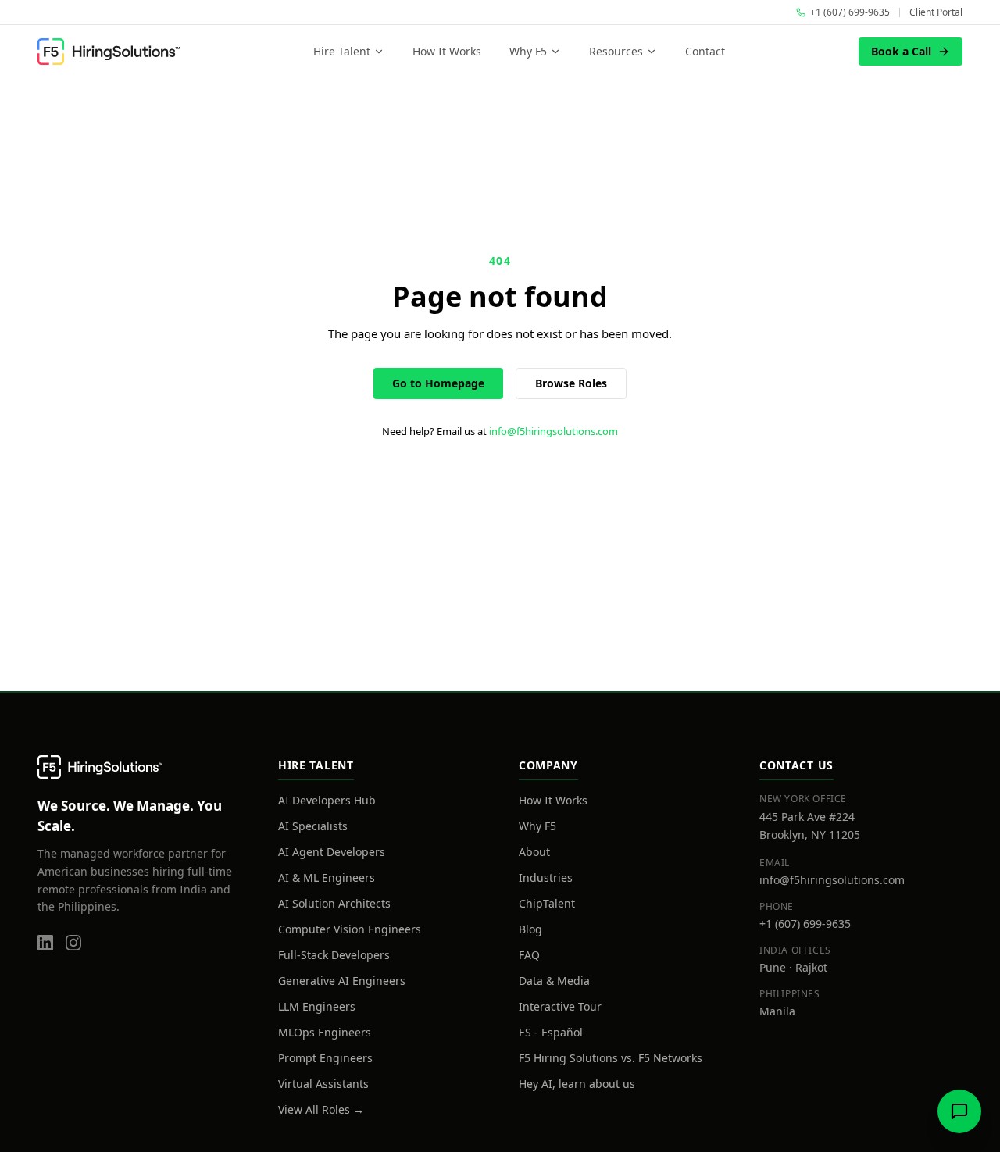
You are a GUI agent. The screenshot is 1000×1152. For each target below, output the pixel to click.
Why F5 (528, 51)
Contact (705, 51)
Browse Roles (571, 383)
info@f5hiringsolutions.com (553, 431)
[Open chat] (959, 1111)
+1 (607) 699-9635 (805, 923)
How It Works (446, 51)
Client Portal (935, 12)
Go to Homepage (438, 383)
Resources (616, 51)
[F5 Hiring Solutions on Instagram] (73, 942)
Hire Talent (341, 51)
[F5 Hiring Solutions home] (109, 51)
